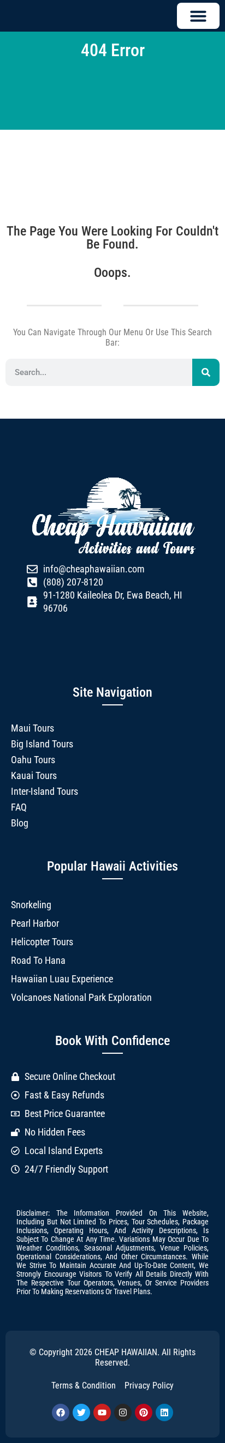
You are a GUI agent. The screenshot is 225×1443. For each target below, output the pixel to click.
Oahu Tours (33, 759)
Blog (19, 823)
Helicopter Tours (42, 941)
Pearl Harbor (35, 923)
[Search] (206, 372)
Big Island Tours (42, 744)
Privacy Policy (149, 1385)
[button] (198, 16)
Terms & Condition (83, 1385)
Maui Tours (32, 728)
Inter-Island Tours (44, 791)
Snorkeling (31, 904)
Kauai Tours (34, 775)
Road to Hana (38, 960)
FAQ (19, 807)
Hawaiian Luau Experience (62, 979)
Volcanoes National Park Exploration (81, 997)
